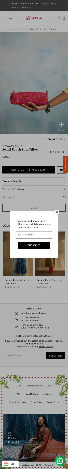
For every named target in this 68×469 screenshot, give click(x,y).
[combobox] (10, 464)
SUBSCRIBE (34, 245)
